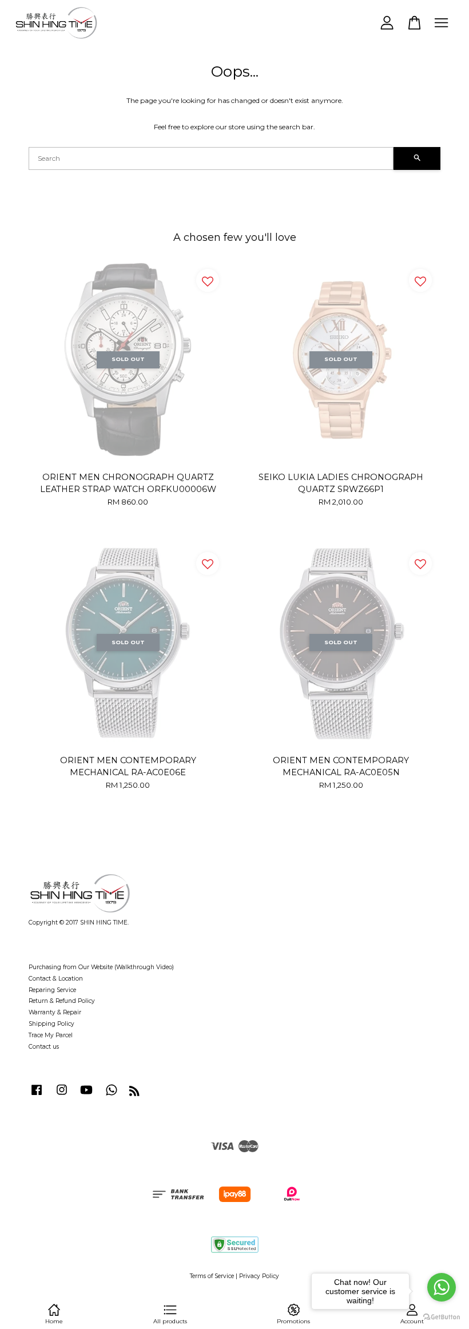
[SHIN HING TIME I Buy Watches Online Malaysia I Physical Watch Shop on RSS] (134, 1093)
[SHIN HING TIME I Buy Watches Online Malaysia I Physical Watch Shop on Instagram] (62, 1096)
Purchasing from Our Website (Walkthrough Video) (101, 967)
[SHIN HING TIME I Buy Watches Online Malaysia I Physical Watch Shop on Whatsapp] (112, 1096)
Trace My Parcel (51, 1035)
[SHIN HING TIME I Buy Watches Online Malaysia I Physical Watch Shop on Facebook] (37, 1096)
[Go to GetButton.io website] (441, 1317)
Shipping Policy (51, 1024)
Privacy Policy (259, 1276)
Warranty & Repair (55, 1012)
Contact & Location (56, 978)
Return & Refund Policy (62, 1001)
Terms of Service (212, 1276)
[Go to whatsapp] (441, 1287)
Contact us (44, 1046)
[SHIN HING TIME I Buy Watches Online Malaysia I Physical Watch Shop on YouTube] (86, 1096)
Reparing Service (52, 990)
